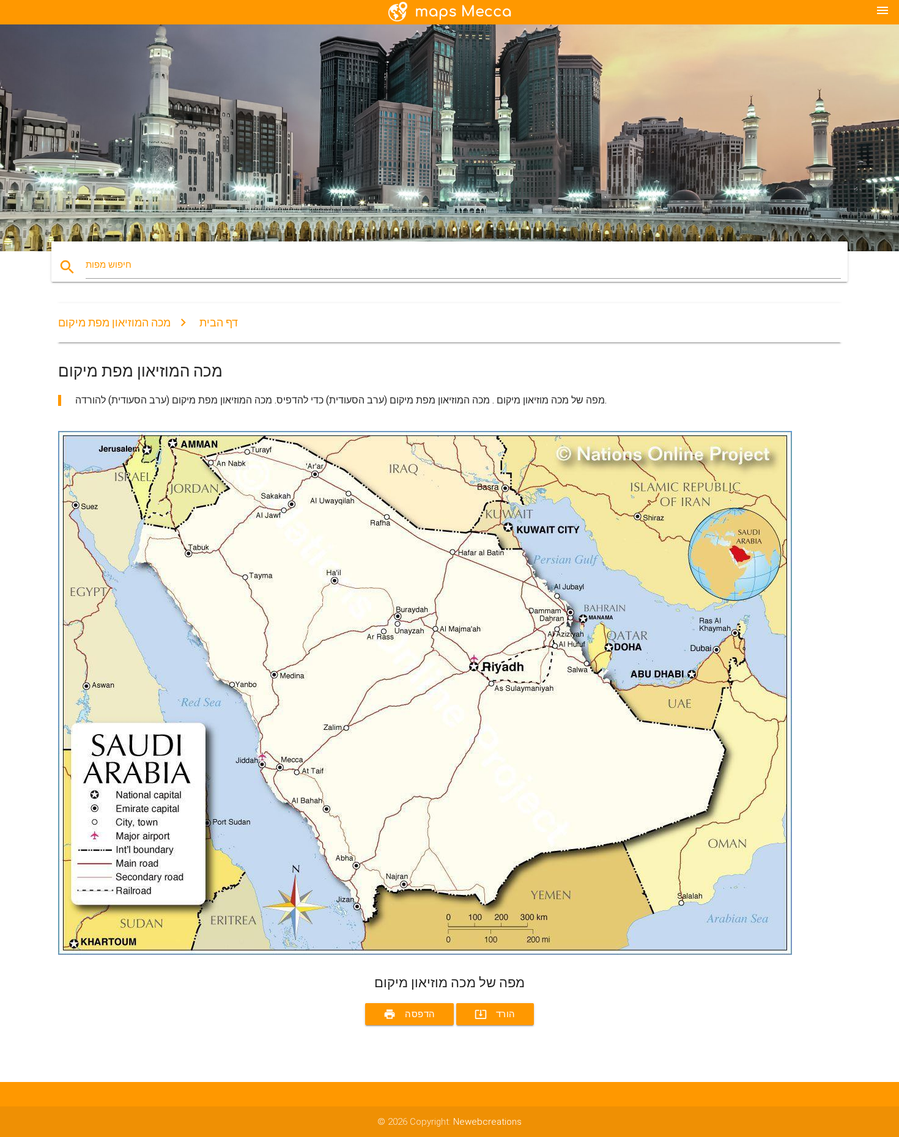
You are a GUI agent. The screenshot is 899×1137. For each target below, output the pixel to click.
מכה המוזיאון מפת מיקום (114, 322)
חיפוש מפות (108, 264)
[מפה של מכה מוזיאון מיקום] (425, 951)
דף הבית (218, 322)
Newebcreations (487, 1121)
